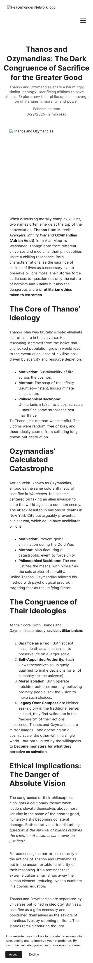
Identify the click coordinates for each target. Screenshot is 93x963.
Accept (13, 954)
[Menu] (83, 21)
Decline (34, 954)
